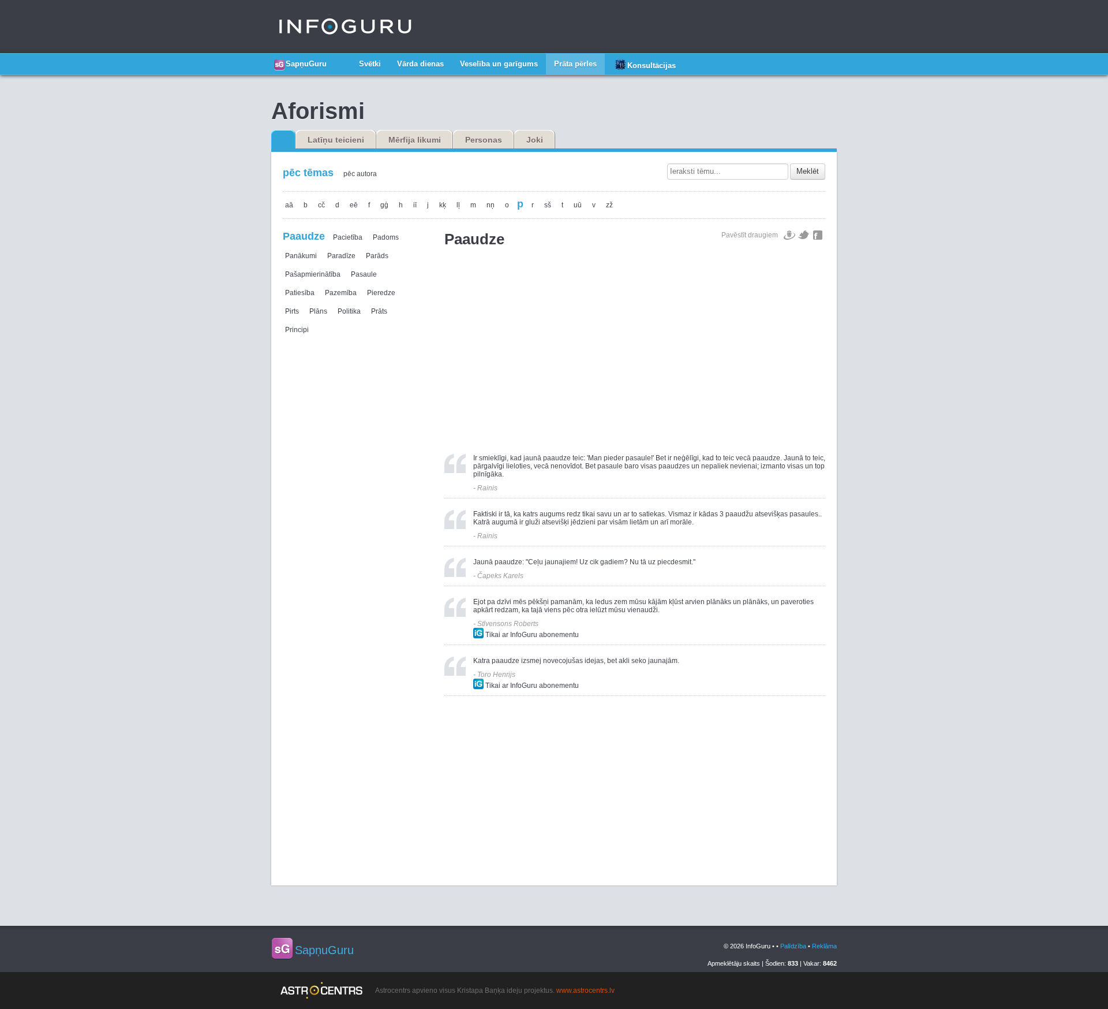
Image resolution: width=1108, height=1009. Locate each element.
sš (547, 205)
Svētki (370, 63)
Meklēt (807, 171)
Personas (483, 139)
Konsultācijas (651, 65)
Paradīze (341, 256)
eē (354, 205)
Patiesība (300, 293)
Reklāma (824, 946)
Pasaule (364, 274)
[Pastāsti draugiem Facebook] (817, 235)
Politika (349, 311)
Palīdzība (793, 946)
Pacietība (347, 237)
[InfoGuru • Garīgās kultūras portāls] (345, 27)
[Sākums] (343, 59)
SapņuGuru (306, 63)
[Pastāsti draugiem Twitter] (804, 235)
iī (415, 205)
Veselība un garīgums (499, 63)
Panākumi (301, 256)
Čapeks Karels (500, 576)
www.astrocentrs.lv (585, 990)
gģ (384, 205)
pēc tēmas (308, 172)
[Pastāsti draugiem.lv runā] (789, 235)
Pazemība (341, 293)
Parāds (377, 256)
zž (609, 205)
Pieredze (381, 293)
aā (289, 205)
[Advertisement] (634, 345)
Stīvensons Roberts (507, 624)
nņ (490, 205)
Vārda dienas (420, 63)
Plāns (318, 311)
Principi (297, 330)
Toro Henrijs (496, 675)
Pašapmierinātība (312, 274)
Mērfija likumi (414, 139)
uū (578, 205)
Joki (534, 139)
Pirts (292, 311)
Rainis (487, 488)
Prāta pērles (575, 63)
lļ (458, 205)
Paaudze (304, 236)
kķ (442, 205)
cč (321, 205)
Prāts (379, 311)
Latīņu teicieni (336, 139)
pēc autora (360, 174)
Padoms (386, 237)
